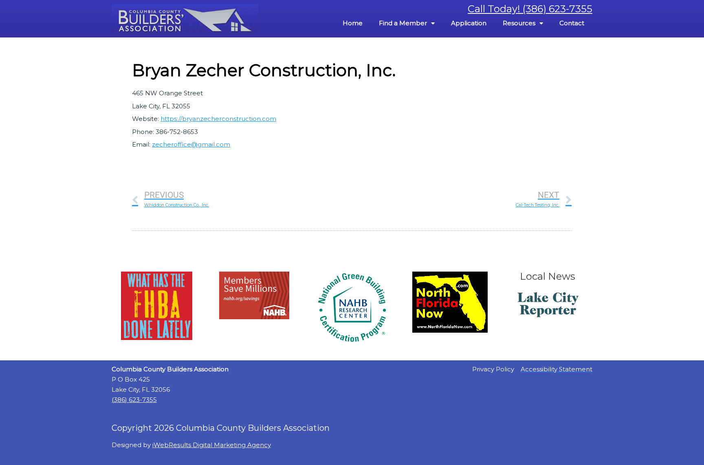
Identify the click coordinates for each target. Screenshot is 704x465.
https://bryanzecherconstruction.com (218, 119)
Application (468, 23)
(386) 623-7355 (134, 400)
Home (353, 23)
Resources (519, 23)
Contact (571, 23)
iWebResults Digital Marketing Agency (211, 445)
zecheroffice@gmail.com (191, 144)
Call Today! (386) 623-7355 (530, 9)
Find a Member (403, 23)
